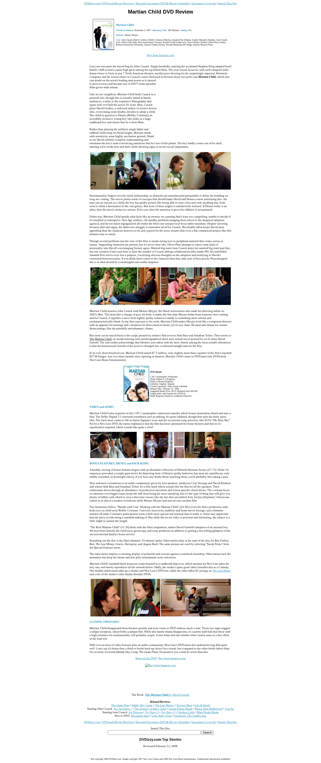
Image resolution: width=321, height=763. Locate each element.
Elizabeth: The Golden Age (190, 715)
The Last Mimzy (221, 570)
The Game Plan (120, 705)
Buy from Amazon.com (160, 55)
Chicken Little (186, 712)
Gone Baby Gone (162, 715)
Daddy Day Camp (141, 705)
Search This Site (227, 3)
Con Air (229, 708)
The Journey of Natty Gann (150, 708)
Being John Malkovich (208, 708)
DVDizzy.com (92, 3)
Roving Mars (184, 705)
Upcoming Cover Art (204, 3)
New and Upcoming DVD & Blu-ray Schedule (163, 3)
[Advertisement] (194, 109)
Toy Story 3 (168, 712)
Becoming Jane (140, 715)
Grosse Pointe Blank (181, 708)
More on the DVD (145, 658)
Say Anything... (123, 708)
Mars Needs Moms (208, 712)
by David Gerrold (167, 694)
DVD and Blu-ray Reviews (118, 3)
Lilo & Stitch (202, 705)
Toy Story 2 (152, 712)
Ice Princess (136, 712)
